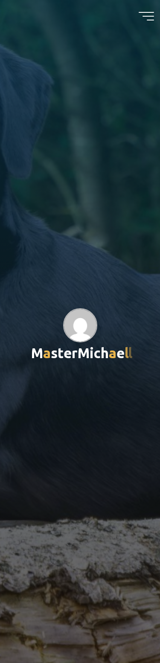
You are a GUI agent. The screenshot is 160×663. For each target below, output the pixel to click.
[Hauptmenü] (146, 16)
